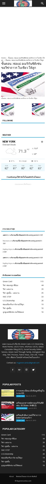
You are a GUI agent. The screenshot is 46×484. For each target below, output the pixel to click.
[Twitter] (33, 369)
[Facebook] (12, 369)
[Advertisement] (23, 31)
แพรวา (5, 235)
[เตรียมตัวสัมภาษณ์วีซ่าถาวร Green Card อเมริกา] (7, 417)
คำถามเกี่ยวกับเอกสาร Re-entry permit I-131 (26, 235)
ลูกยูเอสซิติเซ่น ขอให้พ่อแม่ (13, 312)
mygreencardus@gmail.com (27, 362)
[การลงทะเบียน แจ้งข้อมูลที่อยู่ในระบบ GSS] (7, 392)
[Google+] (19, 369)
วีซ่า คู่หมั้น (7, 308)
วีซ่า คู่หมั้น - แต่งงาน (11, 293)
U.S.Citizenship (9, 300)
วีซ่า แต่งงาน (8, 289)
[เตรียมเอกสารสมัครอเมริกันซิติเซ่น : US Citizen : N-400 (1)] (7, 405)
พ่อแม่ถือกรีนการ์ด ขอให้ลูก (13, 304)
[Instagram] (26, 369)
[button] (42, 3)
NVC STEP (7, 296)
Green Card (7, 281)
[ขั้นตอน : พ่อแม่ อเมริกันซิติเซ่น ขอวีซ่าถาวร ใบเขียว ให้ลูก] (23, 96)
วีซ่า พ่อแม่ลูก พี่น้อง (10, 285)
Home (3, 58)
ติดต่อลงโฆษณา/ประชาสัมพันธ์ (26, 476)
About (11, 476)
